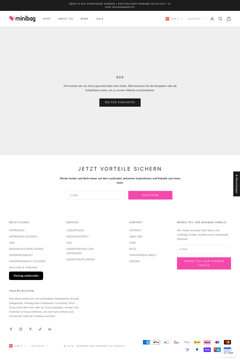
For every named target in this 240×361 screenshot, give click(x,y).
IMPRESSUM (16, 230)
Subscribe (150, 195)
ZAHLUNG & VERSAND (23, 267)
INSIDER (134, 261)
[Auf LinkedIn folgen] (50, 329)
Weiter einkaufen (120, 102)
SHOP (47, 18)
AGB (11, 243)
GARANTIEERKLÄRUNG (80, 259)
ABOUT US (65, 18)
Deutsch (194, 18)
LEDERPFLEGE (75, 230)
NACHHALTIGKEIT (77, 236)
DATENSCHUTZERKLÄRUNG (26, 249)
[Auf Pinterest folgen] (30, 329)
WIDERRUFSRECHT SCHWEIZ (27, 261)
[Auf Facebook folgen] (11, 329)
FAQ (69, 243)
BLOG (132, 249)
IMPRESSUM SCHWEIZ (23, 236)
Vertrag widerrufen (26, 276)
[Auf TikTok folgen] (40, 329)
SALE (100, 18)
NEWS (85, 18)
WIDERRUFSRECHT (21, 255)
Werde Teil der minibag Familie (204, 263)
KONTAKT (135, 230)
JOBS (132, 243)
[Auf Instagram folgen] (20, 329)
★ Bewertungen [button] (236, 183)
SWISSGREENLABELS (142, 255)
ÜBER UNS (135, 236)
